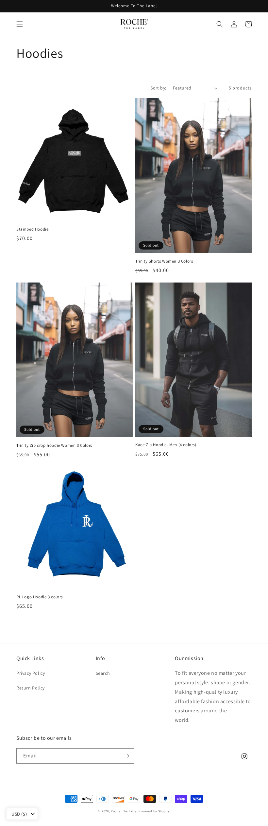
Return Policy (30, 688)
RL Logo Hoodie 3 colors (39, 597)
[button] (19, 24)
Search (103, 673)
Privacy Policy (30, 673)
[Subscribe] (126, 756)
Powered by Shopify (154, 811)
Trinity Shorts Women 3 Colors (164, 261)
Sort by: (158, 88)
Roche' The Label (124, 811)
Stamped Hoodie (32, 229)
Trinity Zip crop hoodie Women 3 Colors (54, 445)
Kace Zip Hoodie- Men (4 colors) (165, 444)
